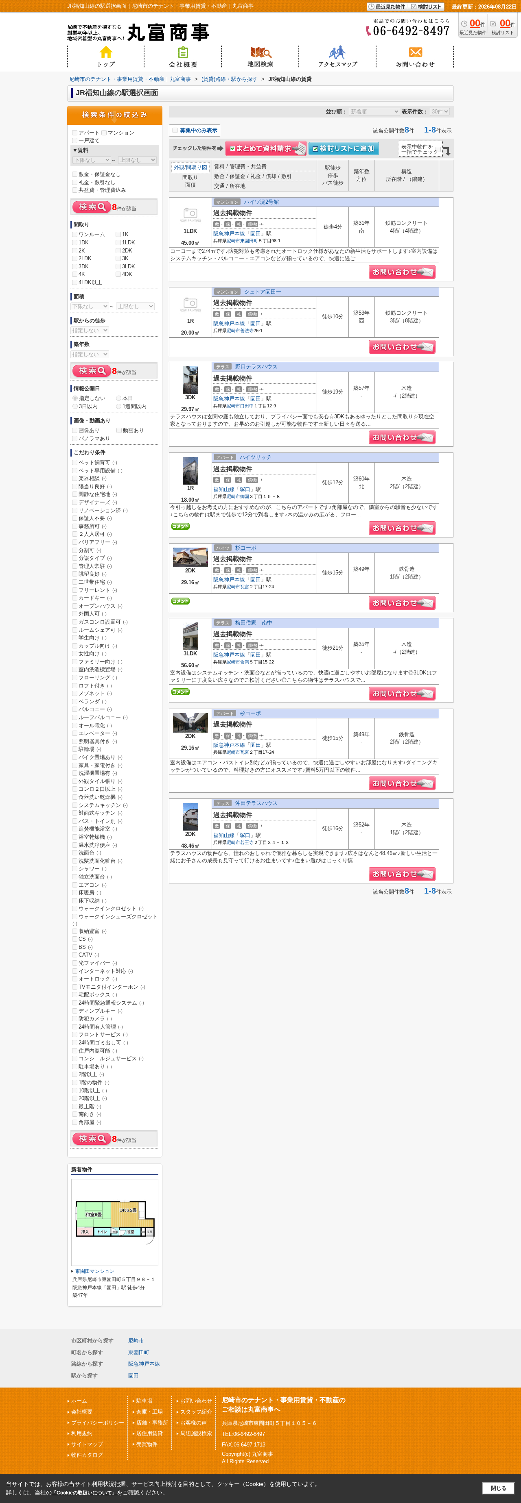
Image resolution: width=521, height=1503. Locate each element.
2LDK (85, 258)
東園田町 (249, 240)
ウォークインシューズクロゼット (115, 920)
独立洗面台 (95, 877)
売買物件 (147, 1444)
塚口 (245, 489)
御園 (244, 496)
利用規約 (81, 1433)
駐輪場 (90, 749)
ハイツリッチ (255, 457)
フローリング (98, 677)
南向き (90, 1114)
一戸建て (89, 140)
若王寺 (247, 842)
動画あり (133, 430)
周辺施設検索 (196, 1433)
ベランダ (93, 701)
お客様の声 (193, 1423)
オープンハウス (101, 606)
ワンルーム (92, 234)
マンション (121, 133)
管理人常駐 (95, 566)
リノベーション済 (103, 510)
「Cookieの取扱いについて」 (84, 1493)
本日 (128, 398)
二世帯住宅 (95, 582)
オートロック (98, 979)
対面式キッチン (101, 813)
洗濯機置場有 (98, 773)
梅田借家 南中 (253, 623)
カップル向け (98, 646)
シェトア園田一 (262, 292)
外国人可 (93, 614)
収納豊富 (93, 931)
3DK (84, 266)
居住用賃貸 (149, 1433)
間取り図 (196, 167)
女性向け (93, 653)
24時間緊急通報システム (111, 1003)
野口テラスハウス (256, 366)
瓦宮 (244, 586)
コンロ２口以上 (101, 789)
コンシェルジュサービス (111, 1058)
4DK (127, 274)
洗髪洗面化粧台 (101, 861)
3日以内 (88, 406)
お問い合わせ (196, 1401)
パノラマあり (94, 438)
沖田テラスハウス (256, 803)
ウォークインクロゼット (111, 908)
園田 (255, 234)
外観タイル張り (101, 781)
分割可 (90, 550)
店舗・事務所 (152, 1423)
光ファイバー (98, 963)
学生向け (93, 638)
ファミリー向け (101, 662)
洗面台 (90, 853)
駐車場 (144, 1401)
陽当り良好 (95, 486)
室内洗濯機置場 (101, 669)
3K (125, 258)
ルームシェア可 (101, 630)
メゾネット (95, 693)
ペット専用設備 (101, 471)
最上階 (90, 1106)
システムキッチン (103, 805)
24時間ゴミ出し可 (103, 1043)
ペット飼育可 (98, 462)
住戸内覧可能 (98, 1051)
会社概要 (81, 1412)
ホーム (79, 1401)
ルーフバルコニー (103, 717)
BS (86, 947)
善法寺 (247, 330)
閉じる (499, 1488)
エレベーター (98, 733)
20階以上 (93, 1098)
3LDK (128, 266)
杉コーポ (245, 548)
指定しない (92, 398)
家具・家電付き (101, 765)
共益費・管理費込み (102, 190)
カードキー (95, 598)
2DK (127, 251)
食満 (244, 661)
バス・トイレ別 (101, 821)
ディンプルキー (101, 1011)
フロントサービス (103, 1034)
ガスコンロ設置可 (103, 622)
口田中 (247, 405)
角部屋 (90, 1122)
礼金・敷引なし (97, 182)
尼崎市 (233, 240)
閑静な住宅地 (98, 494)
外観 (179, 167)
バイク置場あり (101, 757)
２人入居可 (95, 534)
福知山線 (223, 489)
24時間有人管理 (101, 1027)
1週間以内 (135, 406)
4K (82, 274)
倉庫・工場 (149, 1412)
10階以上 (93, 1091)
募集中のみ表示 (198, 130)
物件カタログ (87, 1455)
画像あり (89, 430)
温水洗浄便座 (98, 845)
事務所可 (93, 526)
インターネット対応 (106, 971)
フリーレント (98, 590)
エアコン (93, 885)
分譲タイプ (95, 558)
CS (86, 939)
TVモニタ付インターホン (112, 987)
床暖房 (90, 893)
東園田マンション (94, 1271)
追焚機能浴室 (98, 829)
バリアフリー (98, 542)
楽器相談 (93, 478)
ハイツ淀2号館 (261, 202)
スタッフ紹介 (196, 1412)
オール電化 (95, 725)
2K (82, 251)
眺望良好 (93, 574)
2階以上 (91, 1074)
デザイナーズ (98, 502)
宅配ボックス (98, 995)
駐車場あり (95, 1067)
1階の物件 (94, 1082)
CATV (89, 955)
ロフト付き (95, 686)
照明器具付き (98, 741)
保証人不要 (95, 518)
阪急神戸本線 (229, 234)
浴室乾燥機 (95, 837)
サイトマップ (87, 1444)
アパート (89, 133)
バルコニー (95, 709)
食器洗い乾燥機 (101, 797)
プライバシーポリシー (97, 1423)
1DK (84, 242)
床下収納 (93, 901)
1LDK (128, 242)
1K (125, 234)
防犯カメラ (95, 1019)
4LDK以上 (90, 282)
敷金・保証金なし (100, 174)
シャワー (93, 869)
